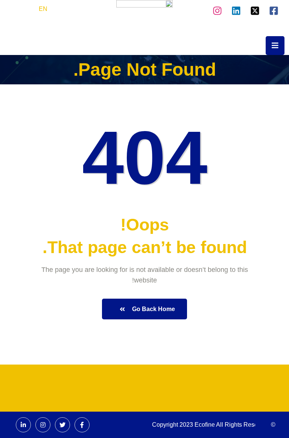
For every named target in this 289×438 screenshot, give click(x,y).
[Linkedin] (236, 9)
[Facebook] (82, 424)
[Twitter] (62, 424)
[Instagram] (217, 9)
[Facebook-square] (273, 9)
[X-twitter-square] (255, 9)
